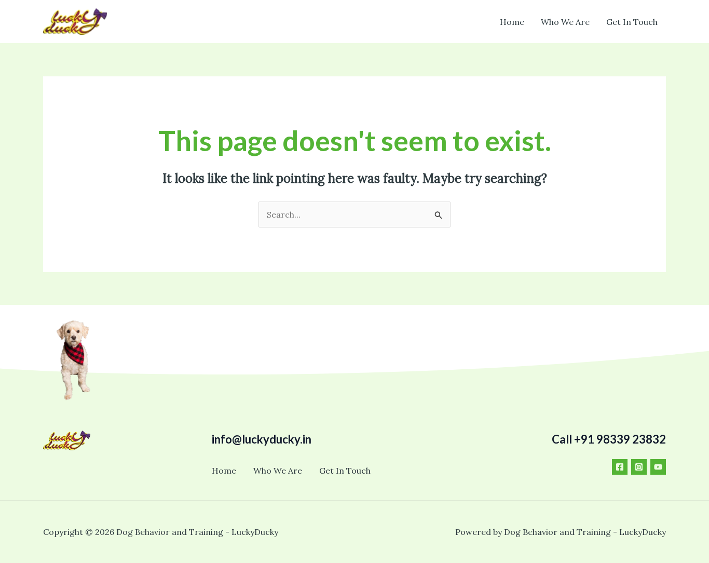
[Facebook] (620, 467)
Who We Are (565, 22)
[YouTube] (658, 467)
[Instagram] (639, 467)
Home (512, 22)
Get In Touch (632, 22)
